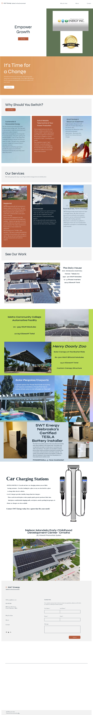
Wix (19, 713)
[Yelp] (10, 632)
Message (46, 624)
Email (61, 616)
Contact (8, 624)
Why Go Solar (9, 615)
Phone (45, 616)
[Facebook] (6, 632)
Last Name (62, 608)
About (7, 620)
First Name (46, 608)
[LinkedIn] (8, 632)
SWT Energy (7, 3)
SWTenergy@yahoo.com (11, 600)
